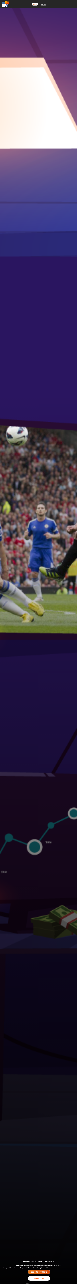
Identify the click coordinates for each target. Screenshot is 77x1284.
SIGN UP (43, 4)
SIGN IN (35, 4)
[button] (39, 1272)
